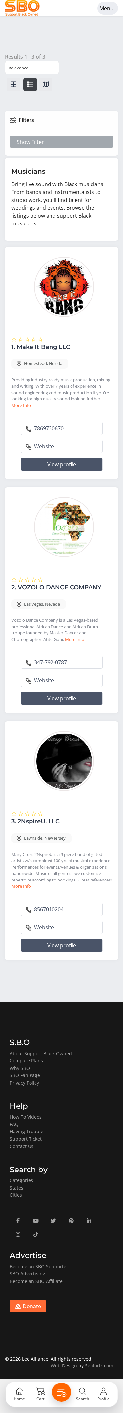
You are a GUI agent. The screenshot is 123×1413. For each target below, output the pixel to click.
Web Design (64, 1366)
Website (43, 446)
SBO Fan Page (25, 1075)
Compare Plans (26, 1060)
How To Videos (26, 1117)
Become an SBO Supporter (39, 1266)
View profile (61, 464)
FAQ (14, 1124)
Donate (31, 1306)
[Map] (45, 84)
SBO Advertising (27, 1273)
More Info (21, 405)
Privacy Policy (24, 1083)
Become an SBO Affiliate (36, 1281)
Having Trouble (26, 1131)
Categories (21, 1180)
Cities (16, 1195)
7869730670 (48, 428)
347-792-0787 (50, 662)
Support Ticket (26, 1139)
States (16, 1188)
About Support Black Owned (41, 1053)
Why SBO (20, 1068)
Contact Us (21, 1146)
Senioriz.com (99, 1366)
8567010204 (48, 909)
